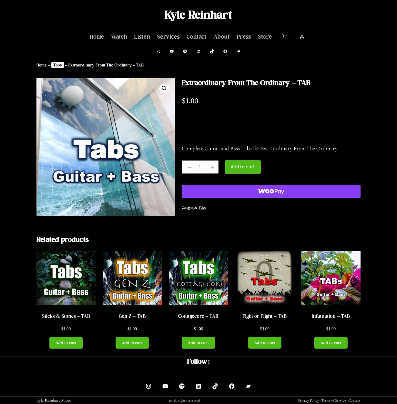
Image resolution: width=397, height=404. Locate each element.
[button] (164, 88)
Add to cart (243, 167)
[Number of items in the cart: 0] (284, 36)
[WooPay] (271, 191)
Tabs (57, 65)
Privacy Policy (308, 400)
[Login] (302, 36)
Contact (354, 400)
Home (41, 65)
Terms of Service (333, 400)
